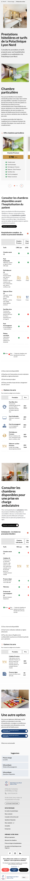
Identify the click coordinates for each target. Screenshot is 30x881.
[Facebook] (10, 853)
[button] (9, 185)
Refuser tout (5, 870)
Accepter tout (14, 870)
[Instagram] (15, 853)
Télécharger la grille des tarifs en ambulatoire (11, 736)
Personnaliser (23, 870)
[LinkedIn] (20, 853)
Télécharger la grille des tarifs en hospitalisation (11, 731)
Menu (23, 877)
